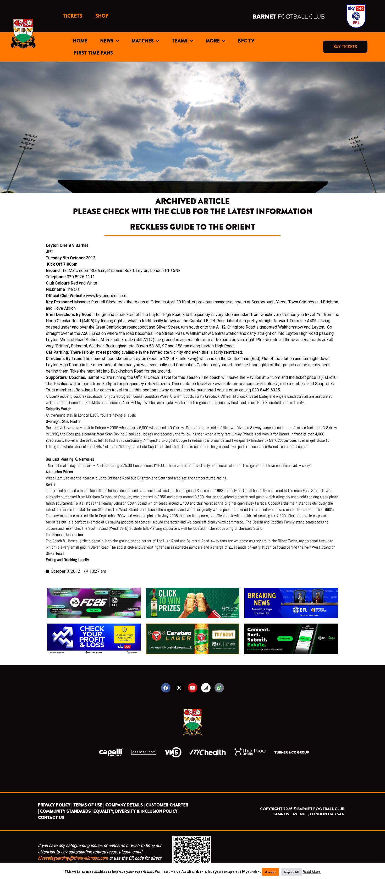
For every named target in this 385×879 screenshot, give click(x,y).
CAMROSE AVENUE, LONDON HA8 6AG (308, 814)
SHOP (101, 16)
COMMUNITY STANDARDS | (66, 811)
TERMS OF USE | (88, 805)
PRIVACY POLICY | (55, 805)
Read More (311, 872)
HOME (80, 40)
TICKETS (72, 16)
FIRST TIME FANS (93, 53)
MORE (213, 40)
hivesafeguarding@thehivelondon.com (73, 858)
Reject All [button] (291, 871)
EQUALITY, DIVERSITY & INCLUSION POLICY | (136, 811)
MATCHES (142, 40)
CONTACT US (51, 818)
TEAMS (180, 40)
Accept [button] (270, 871)
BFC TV (246, 40)
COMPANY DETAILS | (125, 805)
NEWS (106, 40)
